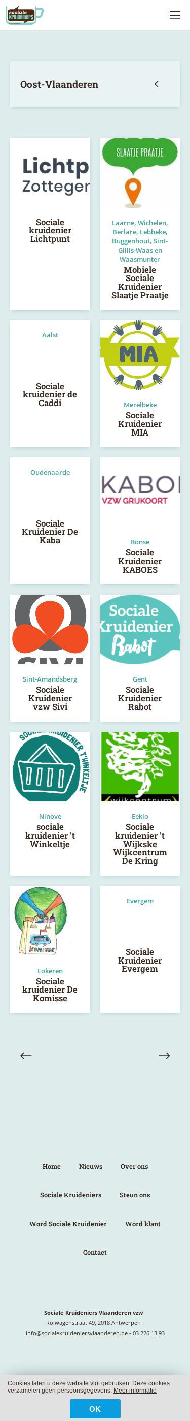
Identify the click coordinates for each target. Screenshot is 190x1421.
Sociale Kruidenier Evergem (140, 960)
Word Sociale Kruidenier (68, 1224)
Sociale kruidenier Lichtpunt (50, 230)
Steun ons (135, 1195)
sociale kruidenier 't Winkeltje (50, 835)
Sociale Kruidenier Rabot (140, 698)
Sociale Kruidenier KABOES (140, 560)
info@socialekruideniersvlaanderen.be (77, 1333)
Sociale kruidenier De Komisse (50, 989)
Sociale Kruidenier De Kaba (50, 531)
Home (52, 1166)
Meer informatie (135, 1390)
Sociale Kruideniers (70, 1195)
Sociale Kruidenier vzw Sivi (50, 698)
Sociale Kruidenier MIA (140, 423)
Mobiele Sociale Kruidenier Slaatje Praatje (140, 282)
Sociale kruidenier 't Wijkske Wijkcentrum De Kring (140, 844)
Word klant (143, 1224)
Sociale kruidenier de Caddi (50, 394)
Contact (95, 1252)
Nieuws (90, 1166)
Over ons (134, 1166)
